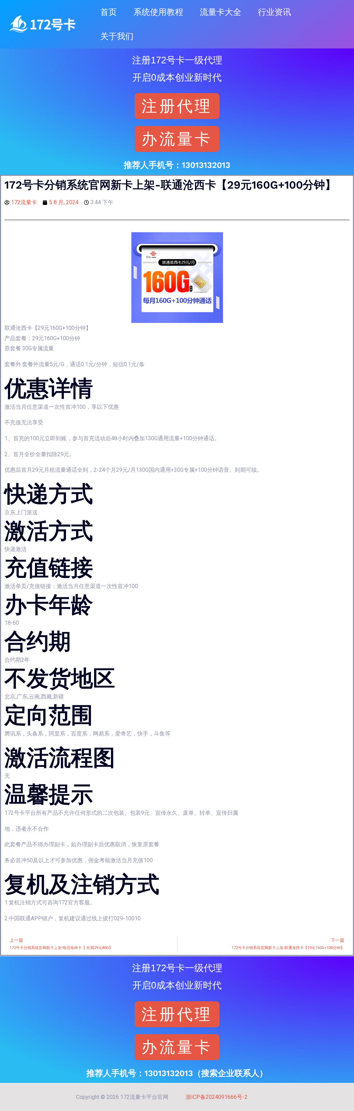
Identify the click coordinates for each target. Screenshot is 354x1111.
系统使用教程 (158, 12)
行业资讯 (274, 12)
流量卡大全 (220, 12)
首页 (108, 12)
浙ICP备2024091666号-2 (217, 1097)
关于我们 (116, 36)
